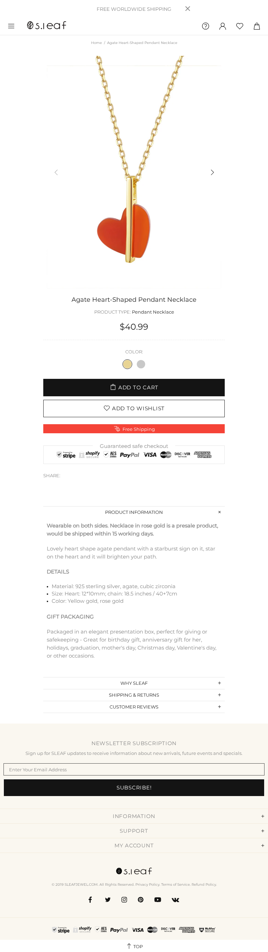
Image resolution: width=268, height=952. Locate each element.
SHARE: (51, 475)
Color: (134, 351)
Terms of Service (175, 884)
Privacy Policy (147, 884)
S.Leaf (46, 26)
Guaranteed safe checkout (134, 446)
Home (96, 42)
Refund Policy (204, 884)
